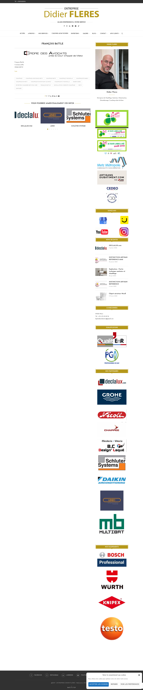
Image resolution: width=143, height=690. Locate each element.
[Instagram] (66, 26)
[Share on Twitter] (50, 96)
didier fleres (77, 81)
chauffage (19, 78)
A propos (31, 33)
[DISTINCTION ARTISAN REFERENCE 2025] (101, 260)
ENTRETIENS (75, 33)
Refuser (114, 684)
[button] (139, 675)
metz (80, 85)
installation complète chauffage (64, 85)
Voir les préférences (130, 684)
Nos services (43, 33)
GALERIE (85, 33)
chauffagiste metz (21, 81)
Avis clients (114, 33)
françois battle (46, 85)
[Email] (75, 26)
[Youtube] (72, 26)
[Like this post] (46, 96)
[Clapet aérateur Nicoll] (101, 296)
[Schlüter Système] (78, 115)
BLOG (94, 33)
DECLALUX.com (26, 126)
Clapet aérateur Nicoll (117, 293)
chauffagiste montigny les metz (41, 81)
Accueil (22, 33)
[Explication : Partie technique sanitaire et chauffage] (101, 272)
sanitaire (18, 88)
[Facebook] (64, 26)
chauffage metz (51, 78)
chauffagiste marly (82, 78)
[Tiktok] (78, 26)
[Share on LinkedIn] (54, 96)
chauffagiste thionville (62, 81)
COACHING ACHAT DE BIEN (60, 33)
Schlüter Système (78, 126)
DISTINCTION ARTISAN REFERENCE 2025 (118, 258)
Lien (16, 71)
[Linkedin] (69, 26)
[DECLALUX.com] (27, 115)
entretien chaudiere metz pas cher (26, 85)
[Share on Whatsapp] (56, 96)
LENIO (52, 126)
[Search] (122, 33)
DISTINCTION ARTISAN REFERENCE (118, 283)
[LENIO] (53, 115)
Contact (103, 33)
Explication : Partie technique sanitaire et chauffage (117, 271)
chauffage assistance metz (34, 78)
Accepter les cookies (98, 684)
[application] (111, 119)
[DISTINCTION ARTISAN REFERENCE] (101, 285)
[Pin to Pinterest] (52, 96)
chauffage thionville (66, 78)
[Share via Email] (58, 96)
